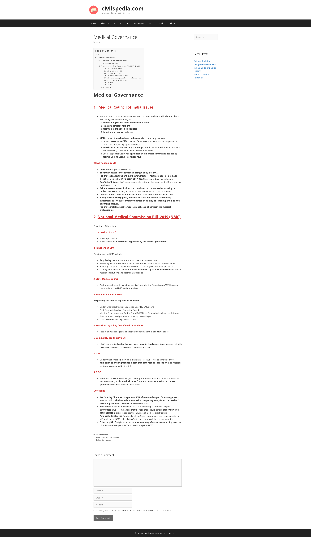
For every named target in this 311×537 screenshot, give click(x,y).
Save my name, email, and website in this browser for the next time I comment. (133, 510)
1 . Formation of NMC (115, 69)
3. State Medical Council (116, 73)
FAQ (150, 23)
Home (93, 23)
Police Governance (103, 440)
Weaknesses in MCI (111, 63)
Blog (128, 23)
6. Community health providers (118, 80)
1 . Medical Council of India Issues (114, 60)
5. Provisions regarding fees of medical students (125, 78)
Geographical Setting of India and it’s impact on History (205, 67)
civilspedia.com (123, 8)
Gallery (172, 23)
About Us (105, 23)
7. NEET (110, 82)
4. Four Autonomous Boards (118, 76)
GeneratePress (170, 533)
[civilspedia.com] (93, 9)
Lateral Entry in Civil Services (107, 437)
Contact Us (139, 23)
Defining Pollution (202, 61)
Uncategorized (102, 435)
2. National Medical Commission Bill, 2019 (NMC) (120, 66)
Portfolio (160, 23)
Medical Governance (106, 57)
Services (117, 23)
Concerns (108, 87)
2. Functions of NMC (115, 71)
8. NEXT (110, 85)
